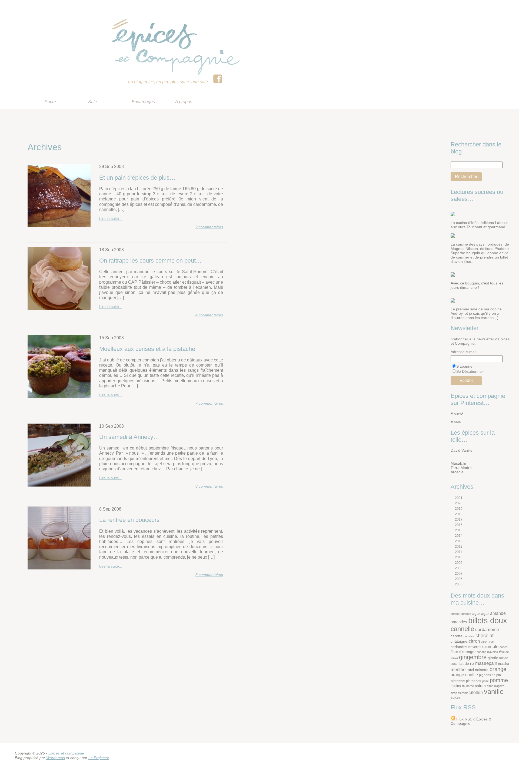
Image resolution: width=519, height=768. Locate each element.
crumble (490, 646)
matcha (503, 663)
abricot (455, 613)
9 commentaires (209, 227)
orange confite (464, 674)
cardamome (487, 629)
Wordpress (55, 758)
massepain (486, 663)
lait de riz (466, 664)
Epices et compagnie (66, 753)
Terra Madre (461, 467)
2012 (459, 546)
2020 (459, 503)
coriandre (459, 647)
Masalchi (458, 463)
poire (485, 681)
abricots (466, 613)
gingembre (473, 657)
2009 (459, 563)
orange (498, 669)
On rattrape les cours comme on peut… (150, 260)
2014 (459, 536)
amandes (459, 621)
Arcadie (457, 472)
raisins (456, 686)
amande (498, 613)
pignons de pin (490, 675)
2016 (459, 525)
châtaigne (459, 641)
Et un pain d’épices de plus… (137, 177)
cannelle (462, 628)
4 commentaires (209, 315)
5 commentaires (209, 574)
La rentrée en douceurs (129, 520)
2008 (459, 568)
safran (480, 686)
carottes (469, 636)
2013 (459, 541)
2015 (459, 530)
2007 (459, 573)
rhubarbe (468, 685)
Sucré (50, 101)
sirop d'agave (495, 685)
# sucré (457, 414)
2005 (459, 584)
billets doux (487, 620)
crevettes (474, 647)
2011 (458, 552)
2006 (459, 579)
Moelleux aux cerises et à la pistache (147, 349)
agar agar (480, 614)
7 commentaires (209, 403)
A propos (183, 101)
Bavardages (143, 101)
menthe (458, 669)
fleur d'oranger (463, 652)
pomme (499, 680)
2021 (459, 498)
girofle (493, 658)
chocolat (484, 635)
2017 (459, 519)
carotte (457, 636)
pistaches (473, 681)
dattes (504, 647)
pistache (458, 681)
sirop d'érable (459, 693)
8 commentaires (209, 486)
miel (470, 669)
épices (455, 697)
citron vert (487, 641)
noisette (481, 670)
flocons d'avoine (487, 651)
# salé (456, 422)
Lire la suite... (110, 218)
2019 (459, 509)
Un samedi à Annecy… (129, 437)
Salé (92, 101)
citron (474, 641)
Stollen (476, 692)
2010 (459, 557)
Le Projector (98, 758)
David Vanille (462, 450)
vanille (494, 691)
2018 (459, 514)
